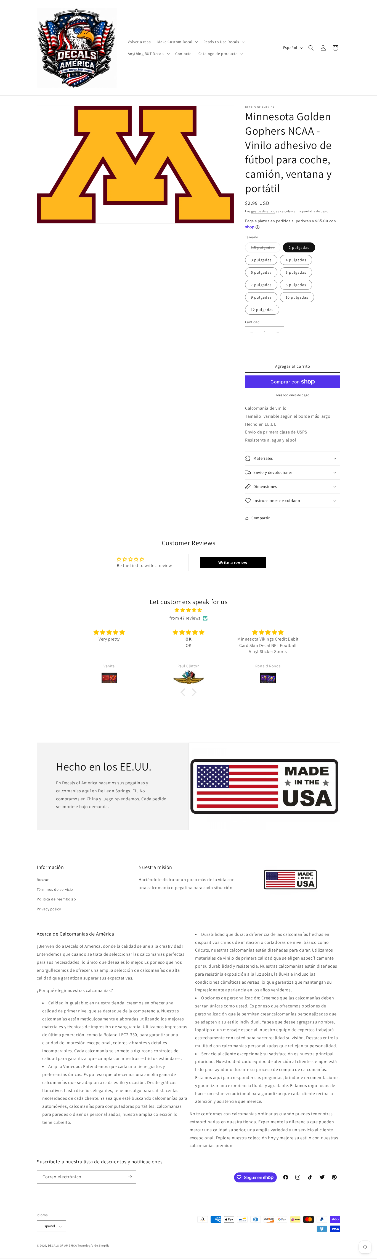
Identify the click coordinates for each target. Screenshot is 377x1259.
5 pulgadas (261, 272)
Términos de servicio (55, 889)
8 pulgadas (296, 284)
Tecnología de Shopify (94, 1246)
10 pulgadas (297, 297)
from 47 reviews (185, 618)
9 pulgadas (261, 297)
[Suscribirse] (130, 1176)
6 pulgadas (296, 272)
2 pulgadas (299, 247)
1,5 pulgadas (265, 248)
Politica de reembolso (56, 899)
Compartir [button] (260, 517)
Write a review (232, 562)
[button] (177, 42)
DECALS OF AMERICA (62, 1246)
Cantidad (252, 322)
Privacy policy (49, 909)
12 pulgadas (262, 309)
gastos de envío (263, 211)
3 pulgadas (261, 259)
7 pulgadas (261, 284)
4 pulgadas (296, 259)
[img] (188, 610)
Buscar (43, 879)
